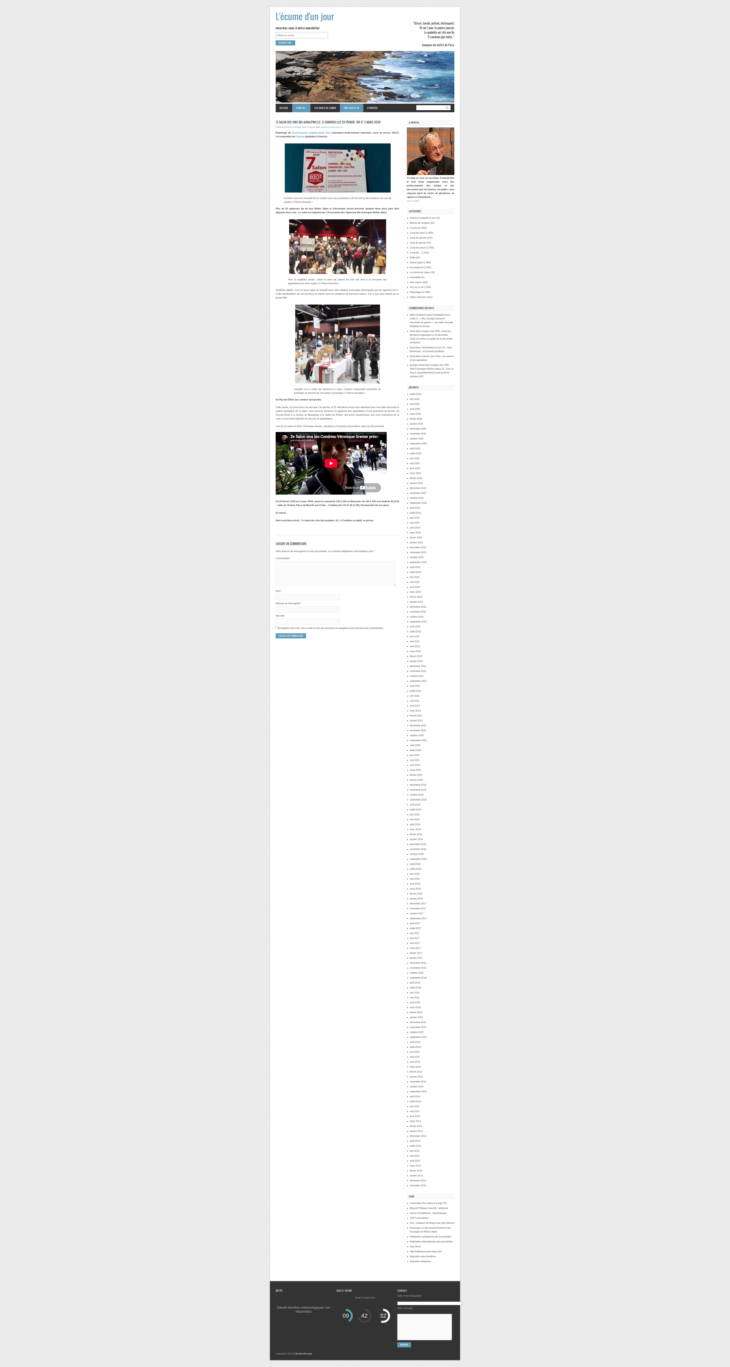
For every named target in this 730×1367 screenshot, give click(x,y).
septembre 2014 (418, 1091)
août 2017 (415, 923)
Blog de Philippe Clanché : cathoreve (429, 1208)
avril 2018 (415, 883)
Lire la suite (413, 201)
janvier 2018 (416, 898)
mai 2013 (415, 1156)
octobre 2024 (417, 498)
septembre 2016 (418, 977)
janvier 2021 (416, 720)
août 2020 (415, 745)
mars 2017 (415, 948)
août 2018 (415, 864)
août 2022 (415, 626)
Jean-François (308, 127)
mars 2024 (415, 532)
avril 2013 (415, 1160)
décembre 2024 (418, 488)
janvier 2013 (416, 1175)
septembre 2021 (418, 681)
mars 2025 (415, 473)
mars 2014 (415, 1121)
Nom (279, 591)
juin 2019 (415, 814)
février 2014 (416, 1126)
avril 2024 (415, 527)
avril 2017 (415, 943)
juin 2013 (415, 1151)
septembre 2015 (418, 1037)
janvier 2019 (416, 839)
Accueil (283, 108)
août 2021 (415, 686)
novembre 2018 (418, 849)
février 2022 (416, 656)
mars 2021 (415, 710)
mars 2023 (415, 592)
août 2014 (415, 1096)
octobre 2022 (417, 616)
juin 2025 (415, 458)
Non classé (415, 282)
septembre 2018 (418, 859)
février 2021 (416, 715)
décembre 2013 (418, 1136)
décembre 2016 (418, 963)
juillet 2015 (415, 1047)
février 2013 (416, 1170)
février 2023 (416, 597)
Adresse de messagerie (289, 603)
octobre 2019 (417, 794)
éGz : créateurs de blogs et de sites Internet (432, 1223)
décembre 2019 (418, 785)
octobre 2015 (417, 1032)
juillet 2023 (415, 572)
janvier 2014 (416, 1131)
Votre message (405, 1308)
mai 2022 (415, 641)
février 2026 (416, 419)
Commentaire (283, 558)
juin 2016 (415, 992)
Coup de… (299, 108)
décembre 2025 (418, 428)
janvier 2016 (416, 1017)
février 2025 (416, 478)
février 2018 (416, 893)
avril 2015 (415, 1062)
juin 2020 (415, 755)
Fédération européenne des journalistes (430, 1236)
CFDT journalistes (419, 1218)
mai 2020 (415, 760)
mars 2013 (415, 1165)
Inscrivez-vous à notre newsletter (298, 28)
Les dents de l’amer (323, 108)
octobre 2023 (417, 557)
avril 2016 (415, 1002)
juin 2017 (415, 933)
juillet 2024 (415, 513)
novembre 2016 (418, 968)
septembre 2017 (418, 918)
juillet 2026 (415, 394)
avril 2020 (415, 765)
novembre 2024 (418, 493)
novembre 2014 (418, 1081)
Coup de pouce (418, 247)
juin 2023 (415, 577)
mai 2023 (415, 582)
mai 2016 (415, 997)
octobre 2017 (417, 913)
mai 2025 (415, 463)
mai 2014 (415, 1111)
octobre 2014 (417, 1086)
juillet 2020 (415, 750)
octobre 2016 (417, 973)
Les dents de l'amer (420, 272)
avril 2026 (415, 409)
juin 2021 (415, 696)
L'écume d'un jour (305, 16)
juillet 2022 (415, 631)
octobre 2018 (417, 854)
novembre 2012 (418, 1185)
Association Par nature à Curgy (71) (428, 1203)
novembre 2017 (418, 908)
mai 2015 (415, 1057)
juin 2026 (415, 399)
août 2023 (415, 567)
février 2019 (416, 834)
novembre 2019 (418, 790)
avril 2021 (415, 705)
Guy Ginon (415, 1246)
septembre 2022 (418, 621)
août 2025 (415, 448)
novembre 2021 (418, 671)
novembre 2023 (418, 552)
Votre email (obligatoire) (409, 1296)
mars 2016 (415, 1007)
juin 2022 (415, 636)
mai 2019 (415, 819)
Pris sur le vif (349, 108)
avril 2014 (415, 1116)
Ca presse (415, 228)
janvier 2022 (416, 661)
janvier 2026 (416, 424)
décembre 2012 (418, 1180)
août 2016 (415, 982)
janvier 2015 (416, 1076)
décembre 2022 (418, 607)
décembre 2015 (418, 1022)
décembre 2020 (418, 725)
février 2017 (416, 953)
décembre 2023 (418, 547)
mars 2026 (415, 414)
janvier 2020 (416, 780)
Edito (412, 257)
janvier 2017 (416, 958)
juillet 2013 (415, 1146)
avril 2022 (415, 646)
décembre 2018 (418, 844)
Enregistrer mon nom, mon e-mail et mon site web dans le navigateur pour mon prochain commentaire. (331, 628)
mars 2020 (415, 770)
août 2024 (415, 508)
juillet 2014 (415, 1101)
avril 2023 (415, 587)
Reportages (416, 292)
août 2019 (415, 804)
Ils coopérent (416, 267)
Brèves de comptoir (420, 223)
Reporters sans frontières (423, 1256)
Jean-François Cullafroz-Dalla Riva (311, 132)
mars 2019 (415, 829)
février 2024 (416, 537)
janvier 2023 (416, 602)
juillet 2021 (415, 691)
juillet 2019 (415, 809)
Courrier (300, 136)
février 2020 (416, 775)
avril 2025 (415, 468)
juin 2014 (415, 1106)
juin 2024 (415, 517)
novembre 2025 (418, 433)
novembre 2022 (418, 611)
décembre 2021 (418, 666)
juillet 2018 (415, 869)
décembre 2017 (418, 903)
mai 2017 (415, 938)
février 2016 (416, 1012)
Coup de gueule (418, 237)
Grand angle (416, 262)
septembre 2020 (418, 740)
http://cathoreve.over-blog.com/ (426, 1251)
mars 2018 (415, 888)
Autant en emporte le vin (332, 127)
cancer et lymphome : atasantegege (428, 1213)
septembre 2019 (418, 799)
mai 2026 (415, 404)
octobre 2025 (417, 438)
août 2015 (415, 1042)
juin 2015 (415, 1052)
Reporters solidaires (420, 1261)
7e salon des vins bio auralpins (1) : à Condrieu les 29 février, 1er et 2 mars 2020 (328, 122)
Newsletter (415, 277)
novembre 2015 (418, 1027)
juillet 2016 (415, 987)
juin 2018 (415, 874)
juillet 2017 (415, 928)
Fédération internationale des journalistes (431, 1241)
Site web (280, 615)
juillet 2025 (415, 453)
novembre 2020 (418, 730)
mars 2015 (415, 1066)
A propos (372, 108)
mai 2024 (415, 522)
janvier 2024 (416, 542)
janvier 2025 (416, 483)
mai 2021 (415, 700)
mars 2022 (415, 651)
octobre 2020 (417, 735)
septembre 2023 (418, 562)
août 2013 (415, 1141)
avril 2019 (415, 824)
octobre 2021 (417, 676)
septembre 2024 (418, 503)
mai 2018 (415, 879)
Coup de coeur (417, 233)
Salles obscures (418, 297)
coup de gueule (418, 242)
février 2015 (416, 1071)
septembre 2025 (418, 443)
